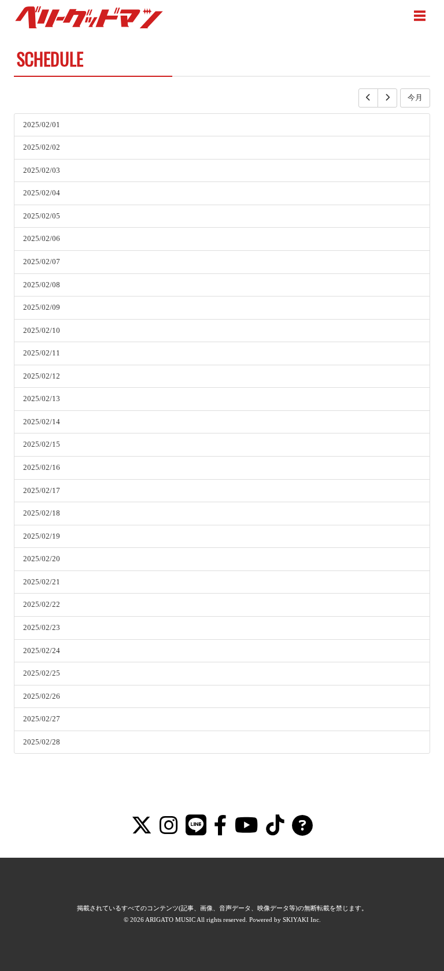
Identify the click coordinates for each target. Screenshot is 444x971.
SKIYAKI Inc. (302, 919)
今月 (415, 97)
